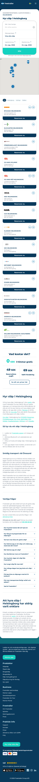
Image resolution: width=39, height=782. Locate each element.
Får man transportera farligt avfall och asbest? (17, 581)
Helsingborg (10, 100)
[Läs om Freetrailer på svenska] (30, 3)
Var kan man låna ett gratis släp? (15, 540)
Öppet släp (6, 669)
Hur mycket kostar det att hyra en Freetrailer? (16, 528)
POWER (24, 417)
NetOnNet (24, 419)
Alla (4, 100)
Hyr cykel (6, 682)
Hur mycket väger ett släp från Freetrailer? (14, 559)
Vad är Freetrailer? (10, 586)
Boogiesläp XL (7, 674)
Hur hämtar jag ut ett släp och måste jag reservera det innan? (18, 545)
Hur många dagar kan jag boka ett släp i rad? (18, 569)
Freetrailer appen (18, 433)
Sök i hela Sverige (10, 24)
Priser (5, 730)
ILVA (18, 419)
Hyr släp (5, 417)
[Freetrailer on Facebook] (28, 770)
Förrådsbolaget (8, 419)
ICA (15, 419)
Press (4, 717)
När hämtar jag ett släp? (12, 550)
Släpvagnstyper (9, 33)
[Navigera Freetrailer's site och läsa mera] (36, 3)
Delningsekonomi (9, 714)
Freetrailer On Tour (9, 698)
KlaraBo (31, 421)
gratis (30, 402)
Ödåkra (24, 100)
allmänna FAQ (8, 517)
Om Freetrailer (7, 709)
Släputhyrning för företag (11, 679)
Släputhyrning (24, 13)
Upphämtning (9, 42)
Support (5, 725)
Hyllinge (18, 100)
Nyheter (5, 711)
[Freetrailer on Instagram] (31, 770)
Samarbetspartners (10, 13)
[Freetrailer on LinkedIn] (35, 770)
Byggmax (30, 417)
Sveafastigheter (13, 421)
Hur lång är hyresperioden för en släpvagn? (15, 534)
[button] (10, 72)
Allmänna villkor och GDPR (11, 733)
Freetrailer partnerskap (10, 690)
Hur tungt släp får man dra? (13, 564)
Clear (34, 27)
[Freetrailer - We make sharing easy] (7, 3)
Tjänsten (25, 410)
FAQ (4, 735)
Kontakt (5, 727)
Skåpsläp (6, 666)
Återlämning (25, 42)
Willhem (22, 421)
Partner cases (7, 693)
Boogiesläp (6, 672)
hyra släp (14, 412)
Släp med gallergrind (10, 677)
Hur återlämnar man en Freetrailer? (16, 554)
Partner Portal (7, 700)
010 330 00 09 (27, 522)
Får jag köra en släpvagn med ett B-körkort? (16, 575)
